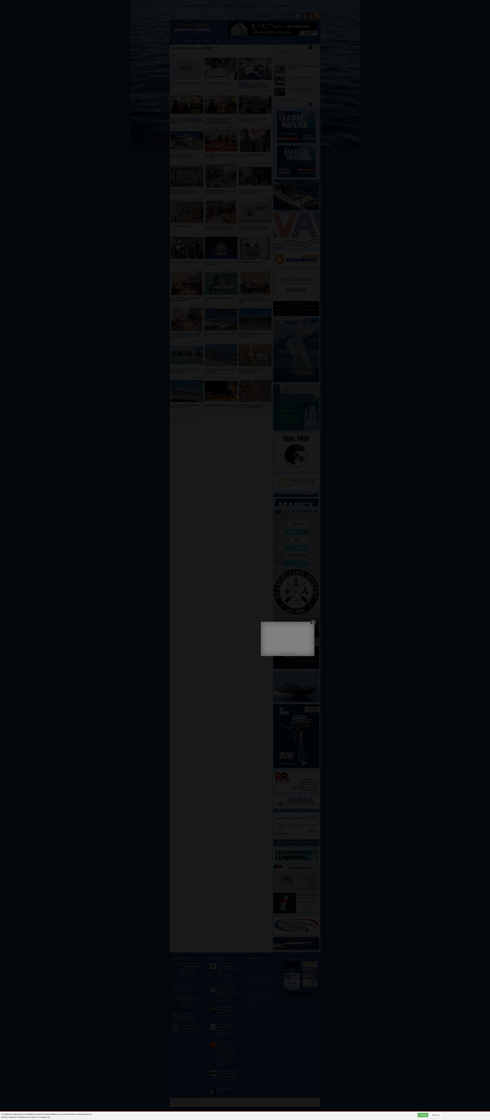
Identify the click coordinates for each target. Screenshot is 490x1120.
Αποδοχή (423, 1115)
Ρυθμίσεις (436, 1115)
